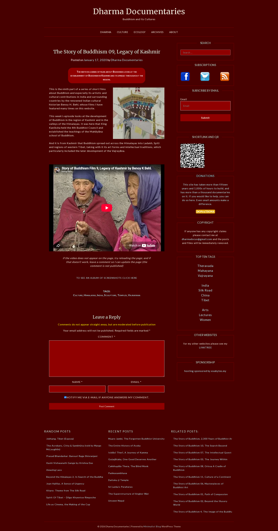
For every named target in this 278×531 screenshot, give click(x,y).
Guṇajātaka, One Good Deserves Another (132, 459)
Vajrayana (134, 295)
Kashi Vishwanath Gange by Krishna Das (69, 463)
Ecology (140, 32)
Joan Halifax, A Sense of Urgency (65, 483)
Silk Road (205, 290)
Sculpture (110, 295)
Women (205, 320)
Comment (106, 336)
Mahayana (205, 270)
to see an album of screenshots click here (106, 277)
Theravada (205, 266)
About (173, 32)
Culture (122, 32)
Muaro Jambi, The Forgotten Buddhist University (136, 438)
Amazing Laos (54, 470)
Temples (122, 295)
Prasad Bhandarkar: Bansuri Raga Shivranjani (71, 456)
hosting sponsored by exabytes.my (205, 371)
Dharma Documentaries (139, 11)
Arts (205, 310)
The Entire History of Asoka (124, 445)
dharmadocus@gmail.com (197, 239)
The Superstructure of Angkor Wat (128, 493)
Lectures (205, 315)
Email (136, 381)
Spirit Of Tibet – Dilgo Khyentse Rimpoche (71, 497)
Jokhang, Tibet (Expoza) (60, 438)
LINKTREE (205, 347)
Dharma (105, 32)
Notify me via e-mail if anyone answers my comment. (107, 397)
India (100, 295)
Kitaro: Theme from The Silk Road (65, 490)
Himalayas (90, 295)
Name (77, 381)
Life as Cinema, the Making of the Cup (68, 504)
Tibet (205, 300)
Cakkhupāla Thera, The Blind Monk (128, 466)
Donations (205, 176)
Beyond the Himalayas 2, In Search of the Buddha (74, 476)
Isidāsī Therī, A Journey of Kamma (128, 452)
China (205, 295)
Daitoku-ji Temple (118, 480)
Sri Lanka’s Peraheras (120, 486)
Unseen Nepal (116, 500)
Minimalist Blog (152, 526)
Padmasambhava (117, 473)
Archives (157, 32)
